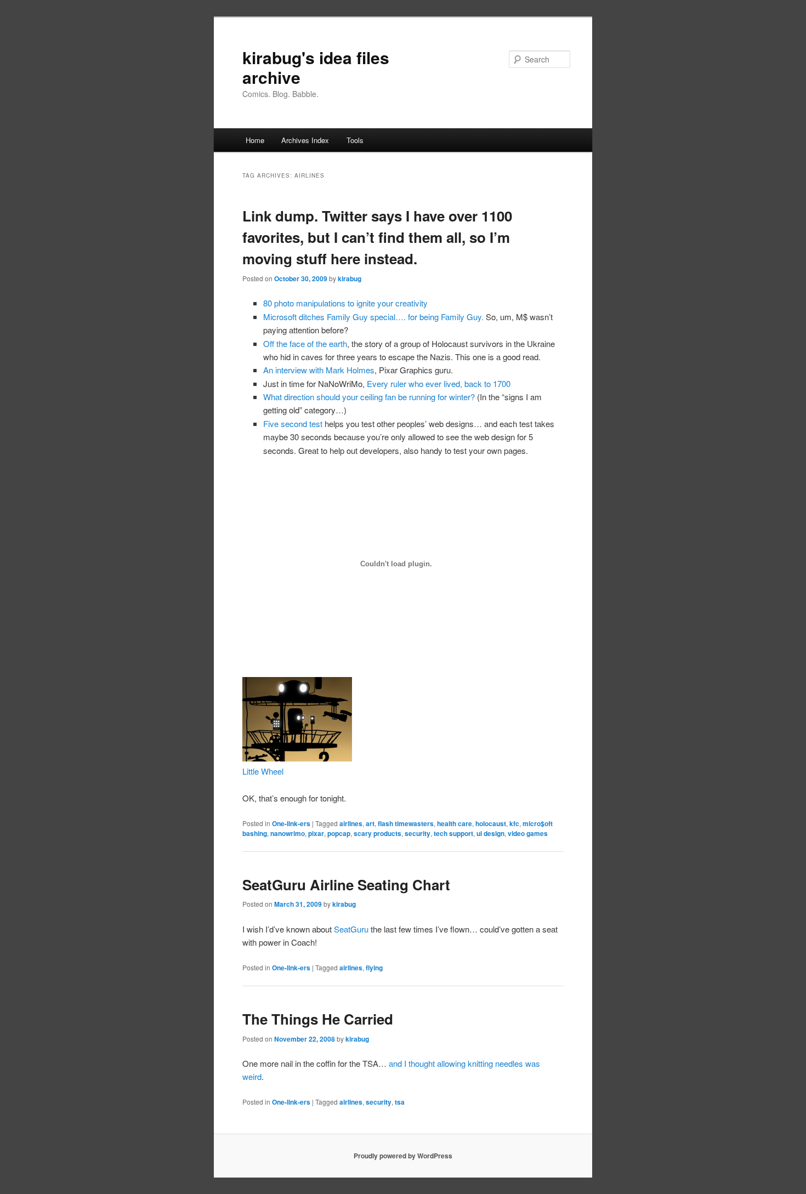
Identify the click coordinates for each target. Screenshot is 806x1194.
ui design (490, 833)
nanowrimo (287, 833)
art (370, 823)
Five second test (292, 423)
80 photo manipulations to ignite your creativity (345, 303)
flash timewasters (406, 823)
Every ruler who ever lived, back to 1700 (438, 383)
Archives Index (305, 140)
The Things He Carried (317, 1019)
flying (374, 968)
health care (454, 823)
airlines (350, 823)
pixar (316, 833)
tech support (453, 833)
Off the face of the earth (305, 343)
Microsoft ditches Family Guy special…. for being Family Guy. (373, 316)
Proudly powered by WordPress (403, 1156)
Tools (355, 140)
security (417, 833)
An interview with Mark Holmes (318, 370)
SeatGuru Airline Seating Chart (346, 884)
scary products (377, 833)
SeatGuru (351, 929)
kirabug (349, 278)
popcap (338, 833)
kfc (514, 823)
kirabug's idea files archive (315, 67)
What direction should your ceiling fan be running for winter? (369, 396)
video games (528, 833)
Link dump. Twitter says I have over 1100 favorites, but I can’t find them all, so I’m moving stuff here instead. (377, 237)
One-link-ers (291, 823)
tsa (400, 1102)
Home (255, 140)
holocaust (490, 823)
